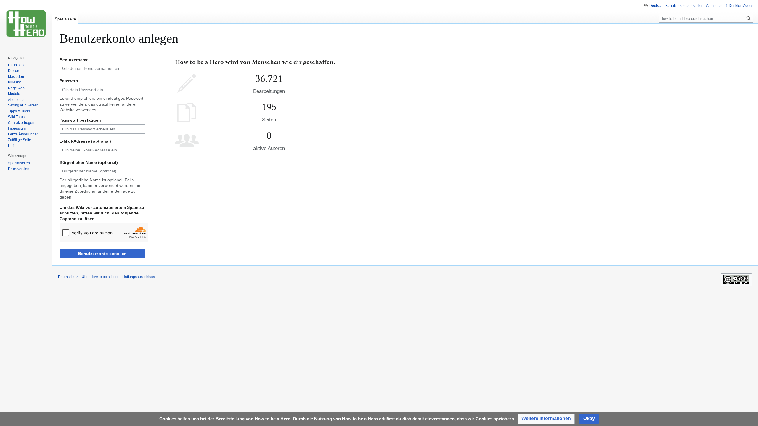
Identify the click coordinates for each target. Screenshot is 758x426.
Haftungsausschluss (138, 277)
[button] (546, 419)
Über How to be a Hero (100, 277)
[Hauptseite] (26, 23)
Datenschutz (68, 277)
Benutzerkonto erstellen (102, 253)
